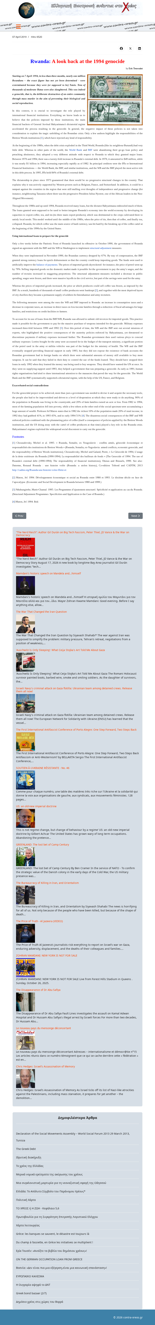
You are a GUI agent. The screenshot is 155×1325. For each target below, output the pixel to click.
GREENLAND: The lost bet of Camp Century (42, 844)
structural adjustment (101, 248)
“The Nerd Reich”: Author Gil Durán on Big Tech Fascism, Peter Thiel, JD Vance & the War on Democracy (72, 533)
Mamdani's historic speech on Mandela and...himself (48, 573)
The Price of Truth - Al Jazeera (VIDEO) (39, 921)
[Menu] (18, 26)
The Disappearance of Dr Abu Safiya (38, 990)
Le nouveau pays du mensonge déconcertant (43, 1028)
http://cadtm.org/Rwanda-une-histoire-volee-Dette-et (39, 470)
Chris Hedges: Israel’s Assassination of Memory (45, 1066)
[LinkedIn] (139, 48)
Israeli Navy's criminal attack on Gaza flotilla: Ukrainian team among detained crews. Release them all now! (74, 689)
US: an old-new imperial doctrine (36, 806)
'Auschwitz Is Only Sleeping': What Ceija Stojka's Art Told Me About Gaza (60, 650)
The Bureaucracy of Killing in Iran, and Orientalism (47, 883)
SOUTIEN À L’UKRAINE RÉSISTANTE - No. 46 (42, 768)
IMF (90, 150)
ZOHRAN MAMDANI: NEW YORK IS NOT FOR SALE (46, 955)
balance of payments (46, 264)
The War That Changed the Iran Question (41, 611)
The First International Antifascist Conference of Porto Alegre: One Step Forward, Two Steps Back (76, 729)
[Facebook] (121, 48)
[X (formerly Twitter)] (130, 48)
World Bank (75, 150)
